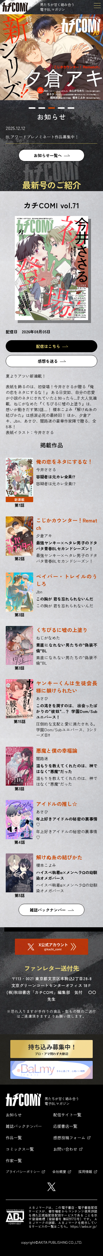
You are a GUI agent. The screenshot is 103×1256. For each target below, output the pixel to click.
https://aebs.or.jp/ (83, 1226)
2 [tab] (41, 108)
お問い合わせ (65, 1149)
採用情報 (85, 1171)
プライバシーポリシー (23, 1171)
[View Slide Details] (51, 57)
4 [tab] (61, 108)
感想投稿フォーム (69, 1137)
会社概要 (59, 1171)
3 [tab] (51, 108)
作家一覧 (14, 1160)
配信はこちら (48, 346)
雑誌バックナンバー (48, 910)
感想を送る (48, 361)
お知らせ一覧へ (48, 155)
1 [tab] (32, 108)
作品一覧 (14, 1137)
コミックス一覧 (20, 1149)
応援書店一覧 (65, 1126)
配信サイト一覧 (67, 1115)
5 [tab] (71, 108)
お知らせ (14, 1115)
